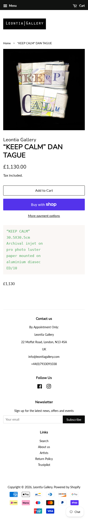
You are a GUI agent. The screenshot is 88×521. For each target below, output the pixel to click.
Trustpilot (44, 465)
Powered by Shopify (67, 487)
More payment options (44, 216)
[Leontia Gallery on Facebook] (39, 387)
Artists (44, 453)
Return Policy (44, 459)
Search (44, 441)
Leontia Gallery (42, 487)
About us (44, 447)
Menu (12, 5)
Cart (82, 5)
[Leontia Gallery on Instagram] (48, 387)
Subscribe (73, 419)
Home (7, 43)
